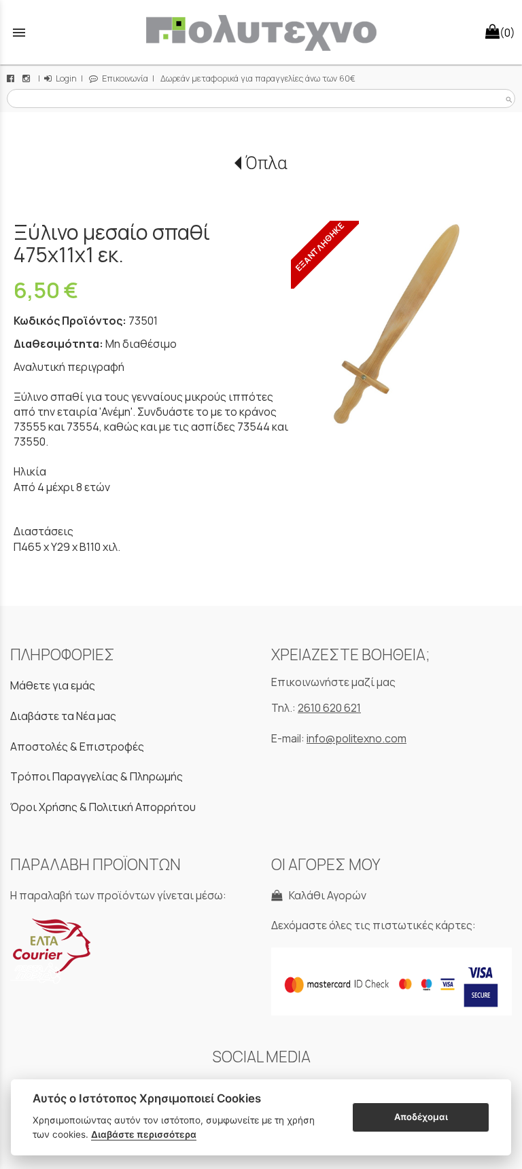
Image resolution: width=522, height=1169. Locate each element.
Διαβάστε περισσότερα (143, 1134)
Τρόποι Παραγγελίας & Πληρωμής (96, 776)
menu (19, 32)
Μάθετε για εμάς (52, 685)
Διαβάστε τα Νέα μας (63, 715)
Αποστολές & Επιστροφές (77, 746)
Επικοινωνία (124, 78)
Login (65, 78)
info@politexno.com (356, 738)
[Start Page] (261, 32)
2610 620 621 (329, 707)
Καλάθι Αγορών (325, 895)
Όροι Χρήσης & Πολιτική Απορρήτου (103, 806)
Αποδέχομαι (421, 1116)
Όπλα (266, 163)
